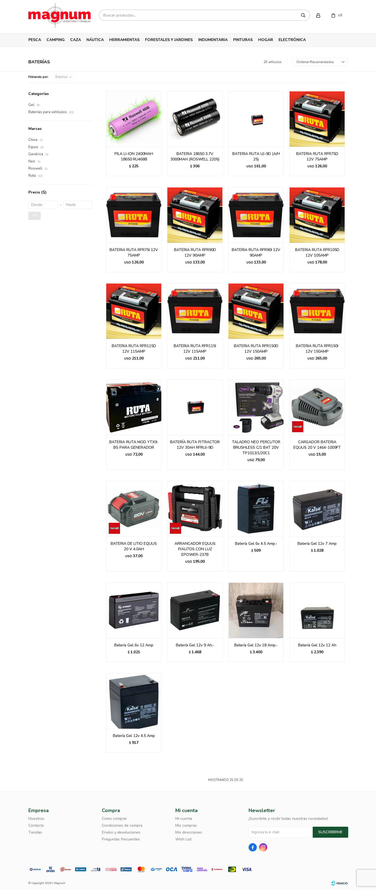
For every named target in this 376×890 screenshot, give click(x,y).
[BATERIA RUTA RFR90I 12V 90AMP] (256, 215)
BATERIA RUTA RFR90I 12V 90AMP (256, 252)
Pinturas (243, 39)
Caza (75, 39)
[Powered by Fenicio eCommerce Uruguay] (339, 883)
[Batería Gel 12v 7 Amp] (317, 509)
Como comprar (114, 818)
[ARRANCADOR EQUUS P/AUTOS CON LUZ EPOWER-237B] (195, 509)
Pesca (34, 39)
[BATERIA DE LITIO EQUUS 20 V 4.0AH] (134, 509)
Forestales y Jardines (169, 39)
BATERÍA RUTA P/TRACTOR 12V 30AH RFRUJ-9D (195, 444)
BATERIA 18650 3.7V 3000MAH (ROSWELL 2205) (194, 156)
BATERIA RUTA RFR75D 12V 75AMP (317, 156)
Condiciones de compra (122, 825)
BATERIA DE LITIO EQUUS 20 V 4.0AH (134, 546)
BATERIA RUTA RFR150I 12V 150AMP (317, 348)
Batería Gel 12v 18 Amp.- (256, 645)
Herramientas (124, 39)
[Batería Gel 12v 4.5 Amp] (134, 701)
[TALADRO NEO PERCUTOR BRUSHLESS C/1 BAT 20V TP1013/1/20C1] (256, 407)
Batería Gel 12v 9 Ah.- (195, 645)
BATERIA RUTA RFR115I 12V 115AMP (195, 348)
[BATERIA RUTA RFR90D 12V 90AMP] (195, 215)
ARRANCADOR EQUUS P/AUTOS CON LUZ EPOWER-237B (195, 549)
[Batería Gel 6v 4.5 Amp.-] (256, 509)
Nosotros (36, 818)
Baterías (61, 77)
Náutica (95, 39)
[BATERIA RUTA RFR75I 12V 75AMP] (134, 215)
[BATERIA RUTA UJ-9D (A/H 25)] (256, 119)
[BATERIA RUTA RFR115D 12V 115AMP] (134, 311)
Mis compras (186, 825)
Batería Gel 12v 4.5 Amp (134, 735)
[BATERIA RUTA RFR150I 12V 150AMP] (317, 311)
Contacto (36, 825)
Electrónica (292, 39)
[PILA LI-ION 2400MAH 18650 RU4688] (134, 119)
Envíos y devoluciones (121, 832)
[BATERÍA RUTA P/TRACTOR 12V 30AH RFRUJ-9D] (195, 407)
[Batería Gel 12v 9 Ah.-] (195, 610)
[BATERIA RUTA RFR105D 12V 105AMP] (317, 215)
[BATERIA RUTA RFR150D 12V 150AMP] (256, 311)
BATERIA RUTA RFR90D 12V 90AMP (195, 252)
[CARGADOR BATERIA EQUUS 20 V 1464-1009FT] (317, 407)
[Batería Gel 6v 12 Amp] (134, 610)
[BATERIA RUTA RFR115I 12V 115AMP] (195, 311)
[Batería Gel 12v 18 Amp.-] (256, 610)
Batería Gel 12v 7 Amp (317, 543)
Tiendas (35, 832)
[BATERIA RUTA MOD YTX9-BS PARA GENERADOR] (134, 407)
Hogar (265, 39)
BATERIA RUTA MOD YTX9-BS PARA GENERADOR (134, 444)
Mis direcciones (188, 832)
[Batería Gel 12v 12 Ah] (317, 610)
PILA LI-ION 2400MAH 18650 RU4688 (134, 156)
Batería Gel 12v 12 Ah (317, 645)
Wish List (183, 839)
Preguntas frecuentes (121, 839)
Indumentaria (213, 39)
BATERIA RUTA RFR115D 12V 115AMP (134, 348)
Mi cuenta (183, 818)
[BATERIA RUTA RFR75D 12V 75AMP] (317, 119)
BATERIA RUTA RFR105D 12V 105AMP (317, 252)
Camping (56, 39)
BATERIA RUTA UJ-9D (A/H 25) (256, 156)
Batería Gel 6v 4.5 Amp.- (256, 543)
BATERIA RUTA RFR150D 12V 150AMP (256, 348)
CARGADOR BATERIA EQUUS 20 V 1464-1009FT (317, 444)
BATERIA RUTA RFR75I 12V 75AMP (134, 252)
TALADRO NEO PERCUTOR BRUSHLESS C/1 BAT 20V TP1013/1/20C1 (256, 447)
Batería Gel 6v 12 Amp (133, 645)
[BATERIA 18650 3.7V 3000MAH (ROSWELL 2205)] (195, 119)
